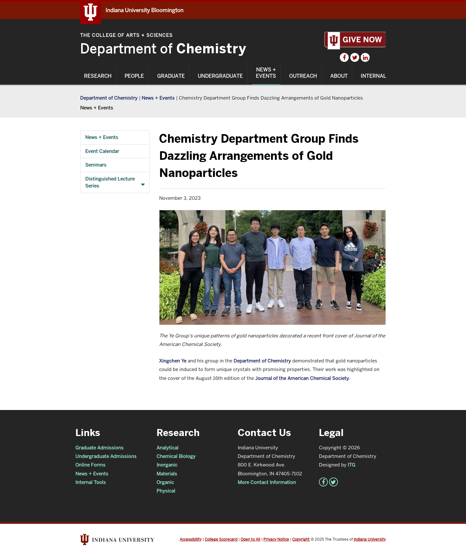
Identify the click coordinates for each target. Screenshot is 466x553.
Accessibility (191, 539)
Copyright (301, 539)
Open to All (250, 539)
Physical (166, 491)
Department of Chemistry (109, 98)
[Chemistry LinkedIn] (365, 57)
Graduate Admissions (99, 448)
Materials (167, 474)
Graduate (171, 76)
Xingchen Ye (172, 361)
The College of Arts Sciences (126, 35)
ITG (351, 465)
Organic (165, 482)
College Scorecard (221, 539)
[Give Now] (355, 40)
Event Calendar (102, 151)
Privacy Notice (276, 539)
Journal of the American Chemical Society (302, 378)
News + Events (266, 73)
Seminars (96, 165)
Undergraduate (220, 76)
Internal (373, 76)
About (339, 76)
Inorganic (167, 465)
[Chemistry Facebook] (344, 57)
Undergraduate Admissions (106, 456)
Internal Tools (90, 482)
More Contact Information (267, 482)
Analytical (167, 448)
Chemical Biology (176, 456)
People (134, 76)
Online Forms (90, 465)
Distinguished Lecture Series (110, 182)
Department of (163, 48)
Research (98, 76)
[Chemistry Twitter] (354, 57)
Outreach (303, 76)
